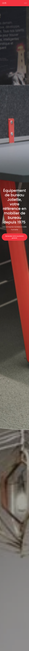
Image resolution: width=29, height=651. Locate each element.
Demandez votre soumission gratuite (14, 237)
